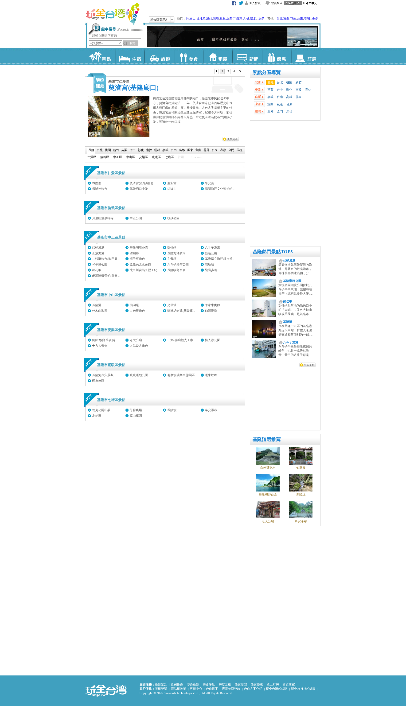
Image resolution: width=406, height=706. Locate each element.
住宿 (129, 56)
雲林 (308, 89)
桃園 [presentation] (108, 150)
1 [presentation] (216, 71)
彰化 (289, 89)
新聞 (247, 56)
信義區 (104, 157)
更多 (261, 18)
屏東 (299, 97)
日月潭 (200, 18)
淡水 (253, 18)
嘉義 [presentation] (165, 150)
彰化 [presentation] (141, 150)
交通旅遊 (193, 684)
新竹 (299, 82)
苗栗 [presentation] (124, 150)
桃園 (289, 82)
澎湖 (307, 18)
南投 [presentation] (149, 150)
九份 (246, 18)
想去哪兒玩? (158, 19)
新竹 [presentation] (116, 150)
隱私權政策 (178, 688)
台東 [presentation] (215, 150)
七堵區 (169, 157)
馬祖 (289, 111)
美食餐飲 (209, 684)
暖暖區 (156, 157)
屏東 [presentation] (190, 150)
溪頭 (209, 18)
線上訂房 (273, 684)
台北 (280, 18)
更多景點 (309, 364)
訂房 (305, 56)
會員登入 (276, 3)
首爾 (181, 157)
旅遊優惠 (257, 684)
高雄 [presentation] (182, 150)
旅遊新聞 (241, 684)
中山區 (130, 157)
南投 (299, 89)
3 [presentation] (228, 71)
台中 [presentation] (132, 150)
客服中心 (196, 688)
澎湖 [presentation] (223, 150)
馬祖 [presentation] (239, 150)
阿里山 (190, 18)
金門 (280, 111)
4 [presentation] (234, 71)
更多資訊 (232, 139)
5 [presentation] (240, 71)
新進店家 (289, 684)
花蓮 (293, 18)
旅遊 (159, 56)
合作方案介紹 (253, 688)
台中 (280, 89)
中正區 (117, 157)
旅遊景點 (161, 684)
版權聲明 (161, 688)
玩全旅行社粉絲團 (303, 688)
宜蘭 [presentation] (198, 150)
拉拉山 (224, 18)
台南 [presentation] (174, 150)
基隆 (271, 82)
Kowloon (196, 157)
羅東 (239, 18)
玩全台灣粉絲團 (276, 688)
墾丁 (233, 18)
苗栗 (270, 89)
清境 (216, 18)
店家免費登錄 (231, 688)
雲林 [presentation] (157, 150)
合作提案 (212, 688)
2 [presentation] (222, 71)
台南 (280, 97)
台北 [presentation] (100, 150)
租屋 (217, 56)
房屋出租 (225, 684)
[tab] (216, 71)
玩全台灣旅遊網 (113, 14)
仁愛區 (91, 157)
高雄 (289, 97)
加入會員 (255, 3)
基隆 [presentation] (91, 150)
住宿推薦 (177, 684)
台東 (300, 18)
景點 (100, 56)
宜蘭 (286, 18)
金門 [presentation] (231, 150)
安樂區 (143, 157)
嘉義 (270, 97)
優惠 (276, 56)
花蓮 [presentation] (206, 150)
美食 (188, 56)
